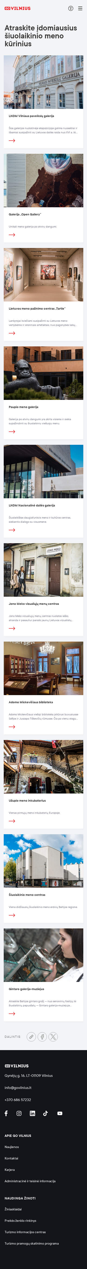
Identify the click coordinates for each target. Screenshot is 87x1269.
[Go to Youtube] (60, 1113)
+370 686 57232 (18, 1100)
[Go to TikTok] (46, 1113)
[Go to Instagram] (19, 1113)
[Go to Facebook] (42, 1036)
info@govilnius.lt (18, 1087)
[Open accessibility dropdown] (70, 8)
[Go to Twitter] (53, 1036)
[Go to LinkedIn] (33, 1113)
